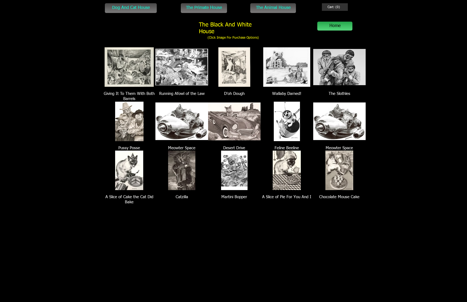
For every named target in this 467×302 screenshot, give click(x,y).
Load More (234, 217)
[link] (334, 7)
